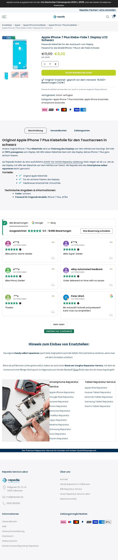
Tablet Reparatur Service (100, 382)
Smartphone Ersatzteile (53, 102)
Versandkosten (58, 130)
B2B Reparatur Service (71, 489)
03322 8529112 (13, 503)
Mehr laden (59, 324)
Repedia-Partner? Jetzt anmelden (97, 10)
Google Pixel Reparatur (62, 396)
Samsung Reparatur (60, 429)
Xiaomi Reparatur (59, 438)
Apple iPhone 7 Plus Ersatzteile (63, 25)
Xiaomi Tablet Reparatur (97, 406)
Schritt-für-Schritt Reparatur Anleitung (63, 161)
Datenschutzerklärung (13, 531)
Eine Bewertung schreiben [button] (96, 231)
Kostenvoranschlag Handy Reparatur (20, 545)
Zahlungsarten (82, 130)
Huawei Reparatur (59, 401)
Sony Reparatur (58, 433)
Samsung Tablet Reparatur (99, 401)
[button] (38, 223)
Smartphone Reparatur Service (64, 384)
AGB (4, 526)
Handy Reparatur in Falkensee (75, 484)
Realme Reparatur (59, 424)
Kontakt (64, 479)
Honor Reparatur (58, 406)
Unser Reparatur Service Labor (75, 493)
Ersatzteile (7, 25)
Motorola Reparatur (60, 410)
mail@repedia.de (14, 497)
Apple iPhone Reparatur (62, 392)
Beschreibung (35, 130)
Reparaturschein (68, 498)
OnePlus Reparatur (59, 415)
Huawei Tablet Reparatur (98, 392)
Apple (17, 25)
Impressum (8, 536)
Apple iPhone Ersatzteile (34, 25)
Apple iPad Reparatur (96, 387)
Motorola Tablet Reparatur (99, 396)
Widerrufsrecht (9, 541)
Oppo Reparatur (58, 420)
